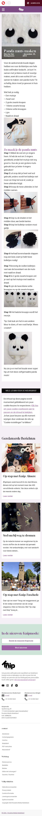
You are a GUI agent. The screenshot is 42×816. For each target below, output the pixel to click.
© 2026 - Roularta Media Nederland (13, 813)
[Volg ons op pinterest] (16, 685)
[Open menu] (3, 9)
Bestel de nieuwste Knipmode (21, 641)
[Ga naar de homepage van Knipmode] (21, 9)
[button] (33, 3)
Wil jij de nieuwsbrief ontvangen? (25, 680)
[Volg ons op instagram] (7, 685)
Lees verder (8, 496)
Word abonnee (21, 648)
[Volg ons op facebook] (12, 685)
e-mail (7, 695)
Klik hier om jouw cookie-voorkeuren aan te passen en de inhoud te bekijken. (21, 408)
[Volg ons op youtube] (3, 685)
